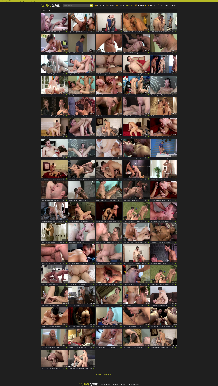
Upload (173, 5)
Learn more (51, 1)
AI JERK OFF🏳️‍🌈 (141, 5)
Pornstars (121, 5)
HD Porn (153, 5)
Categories (100, 5)
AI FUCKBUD (163, 5)
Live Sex (131, 5)
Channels (111, 5)
